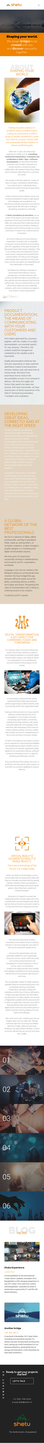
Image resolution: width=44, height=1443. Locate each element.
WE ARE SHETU (12, 1333)
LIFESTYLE (10, 1272)
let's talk (19, 1381)
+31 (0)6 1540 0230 (22, 1399)
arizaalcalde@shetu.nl (22, 1402)
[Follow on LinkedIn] (8, 14)
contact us (3, 1384)
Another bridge (12, 1328)
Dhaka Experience (14, 1267)
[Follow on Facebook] (4, 14)
